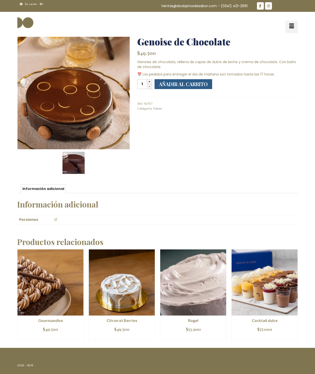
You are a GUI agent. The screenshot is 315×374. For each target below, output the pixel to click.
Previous (21, 294)
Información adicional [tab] (43, 188)
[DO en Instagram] (268, 6)
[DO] (61, 22)
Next (293, 294)
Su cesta (33, 4)
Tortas (157, 109)
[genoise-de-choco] (74, 162)
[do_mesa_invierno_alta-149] (73, 92)
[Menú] (291, 27)
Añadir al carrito (183, 84)
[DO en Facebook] (260, 6)
